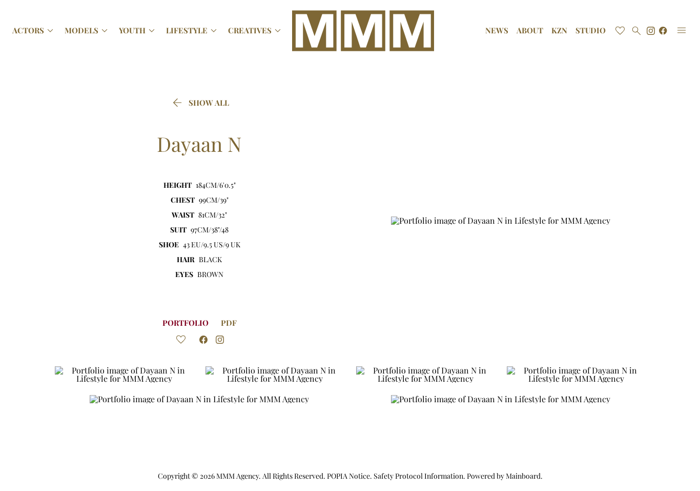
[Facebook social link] (663, 31)
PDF (229, 323)
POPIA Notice (348, 476)
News (496, 30)
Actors (34, 31)
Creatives (256, 31)
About (530, 30)
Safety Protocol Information (418, 476)
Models (88, 31)
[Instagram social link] (651, 31)
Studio (590, 30)
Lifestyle (193, 31)
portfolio (185, 323)
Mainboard (523, 476)
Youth (138, 31)
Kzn (559, 30)
